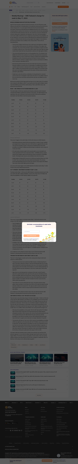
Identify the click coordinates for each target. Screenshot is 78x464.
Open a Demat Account (31, 235)
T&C (33, 238)
